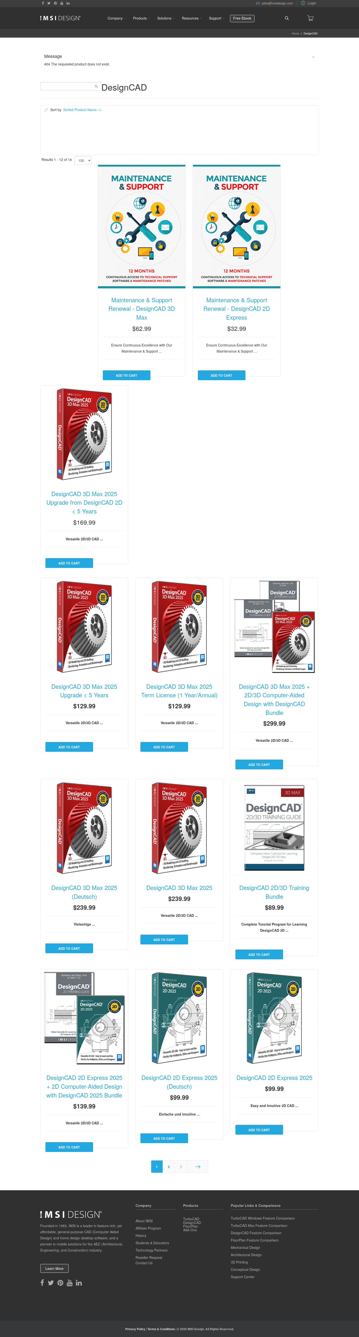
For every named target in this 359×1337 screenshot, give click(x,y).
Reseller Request (149, 1257)
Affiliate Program (148, 1228)
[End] (198, 1166)
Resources (190, 18)
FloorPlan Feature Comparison (255, 1240)
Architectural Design (246, 1254)
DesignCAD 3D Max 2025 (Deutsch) (84, 891)
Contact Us (144, 1262)
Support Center (242, 1276)
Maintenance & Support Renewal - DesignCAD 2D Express (236, 308)
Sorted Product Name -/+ (82, 109)
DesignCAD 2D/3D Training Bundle (274, 891)
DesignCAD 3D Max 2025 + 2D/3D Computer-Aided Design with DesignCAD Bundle (274, 699)
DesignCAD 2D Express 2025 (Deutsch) (179, 1081)
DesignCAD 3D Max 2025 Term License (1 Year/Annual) (179, 690)
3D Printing (239, 1262)
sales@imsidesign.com (277, 3)
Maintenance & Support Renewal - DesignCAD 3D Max (141, 308)
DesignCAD (192, 1222)
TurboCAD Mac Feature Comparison (259, 1225)
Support (215, 18)
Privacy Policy (135, 1329)
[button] (308, 2)
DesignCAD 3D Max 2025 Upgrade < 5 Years (84, 690)
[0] (310, 18)
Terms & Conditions (161, 1329)
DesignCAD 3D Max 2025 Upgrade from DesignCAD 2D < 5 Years (84, 502)
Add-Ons (190, 1229)
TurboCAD (191, 1218)
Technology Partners (152, 1250)
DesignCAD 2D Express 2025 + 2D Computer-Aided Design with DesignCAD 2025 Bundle (84, 1086)
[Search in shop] (96, 86)
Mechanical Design (245, 1247)
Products (140, 18)
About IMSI (144, 1220)
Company (115, 18)
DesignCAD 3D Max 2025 (179, 887)
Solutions (164, 18)
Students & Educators (152, 1242)
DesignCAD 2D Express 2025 (274, 1077)
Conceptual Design (245, 1269)
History (141, 1235)
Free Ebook (242, 18)
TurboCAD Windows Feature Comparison (263, 1218)
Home (295, 33)
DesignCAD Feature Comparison (256, 1232)
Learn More (54, 1268)
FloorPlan (190, 1226)
